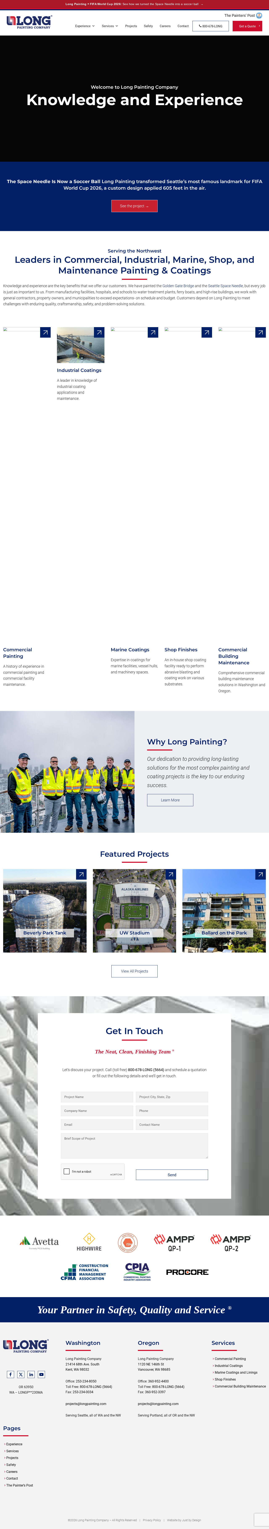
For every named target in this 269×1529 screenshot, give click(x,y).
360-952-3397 (155, 1392)
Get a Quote (247, 26)
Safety (148, 26)
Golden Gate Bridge (178, 286)
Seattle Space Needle (225, 286)
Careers (165, 26)
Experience (83, 26)
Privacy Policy (152, 1520)
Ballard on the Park (224, 933)
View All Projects (134, 971)
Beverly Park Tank (44, 933)
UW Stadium (135, 933)
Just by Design (191, 1520)
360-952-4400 (158, 1381)
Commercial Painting (230, 1359)
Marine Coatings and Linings (236, 1372)
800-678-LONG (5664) (146, 1070)
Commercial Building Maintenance (233, 656)
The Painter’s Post (19, 1485)
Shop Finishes (181, 650)
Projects (131, 26)
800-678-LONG (212, 26)
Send (172, 1175)
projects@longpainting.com (86, 1404)
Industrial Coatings (79, 370)
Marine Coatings (130, 650)
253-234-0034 (83, 1392)
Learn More (170, 800)
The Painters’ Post (239, 15)
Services (108, 26)
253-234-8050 (86, 1381)
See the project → (134, 206)
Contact (183, 26)
